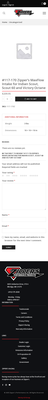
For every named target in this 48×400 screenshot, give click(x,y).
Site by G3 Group (24, 398)
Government (24, 362)
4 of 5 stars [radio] (23, 175)
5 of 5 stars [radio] (33, 175)
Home (4, 22)
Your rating (8, 172)
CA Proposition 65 (24, 354)
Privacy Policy (24, 321)
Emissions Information (24, 350)
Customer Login (24, 346)
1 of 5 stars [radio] (3, 175)
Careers (24, 313)
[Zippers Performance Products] (24, 273)
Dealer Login (24, 342)
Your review (8, 180)
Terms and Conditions (24, 317)
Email (5, 226)
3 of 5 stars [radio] (14, 175)
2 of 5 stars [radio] (8, 175)
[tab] (16, 117)
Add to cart (32, 99)
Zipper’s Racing (24, 325)
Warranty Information (24, 329)
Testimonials (24, 309)
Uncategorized (15, 22)
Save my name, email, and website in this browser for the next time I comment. (25, 239)
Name (5, 214)
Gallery (24, 358)
